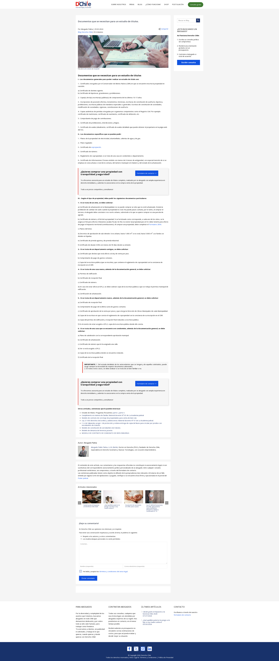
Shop (166, 4)
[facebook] (129, 649)
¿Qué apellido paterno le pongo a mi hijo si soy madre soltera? (156, 622)
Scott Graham (87, 69)
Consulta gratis (195, 4)
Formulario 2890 (155, 224)
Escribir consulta (188, 62)
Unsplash (96, 69)
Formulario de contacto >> (147, 173)
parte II (122, 413)
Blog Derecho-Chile (85, 32)
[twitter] (136, 649)
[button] (79, 503)
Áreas (131, 4)
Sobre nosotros (118, 4)
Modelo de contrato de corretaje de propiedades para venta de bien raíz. (109, 418)
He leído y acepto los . (105, 571)
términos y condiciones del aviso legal (113, 571)
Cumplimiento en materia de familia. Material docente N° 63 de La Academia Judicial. (113, 415)
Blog (140, 4)
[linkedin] (149, 649)
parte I (115, 413)
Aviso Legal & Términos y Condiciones (143, 657)
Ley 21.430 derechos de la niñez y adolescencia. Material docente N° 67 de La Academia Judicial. (118, 420)
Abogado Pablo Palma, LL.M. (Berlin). (104, 447)
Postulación (178, 4)
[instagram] (143, 649)
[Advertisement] (139, 13)
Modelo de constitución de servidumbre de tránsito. (101, 428)
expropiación (96, 147)
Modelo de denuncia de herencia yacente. (97, 430)
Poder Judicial (83, 478)
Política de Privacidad (165, 657)
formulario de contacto (182, 615)
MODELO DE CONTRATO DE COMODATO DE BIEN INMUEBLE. (105, 433)
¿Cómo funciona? (153, 4)
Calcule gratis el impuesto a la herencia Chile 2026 (154, 614)
